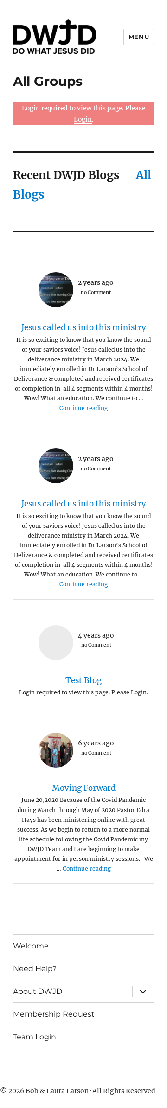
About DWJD (37, 991)
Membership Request (54, 1014)
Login (83, 119)
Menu (138, 36)
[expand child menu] (143, 991)
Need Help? (35, 968)
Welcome (31, 945)
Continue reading (83, 407)
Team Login (34, 1036)
